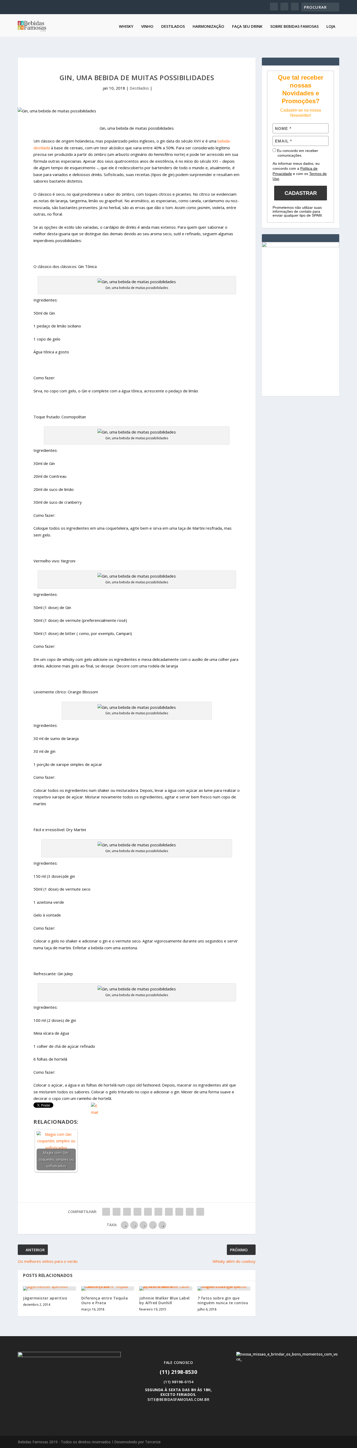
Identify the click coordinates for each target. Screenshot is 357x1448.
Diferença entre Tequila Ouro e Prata (104, 1300)
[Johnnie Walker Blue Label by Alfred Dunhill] (165, 1288)
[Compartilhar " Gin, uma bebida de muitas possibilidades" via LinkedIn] (158, 1211)
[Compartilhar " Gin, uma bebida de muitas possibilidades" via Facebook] (106, 1211)
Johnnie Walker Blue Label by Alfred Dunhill (164, 1300)
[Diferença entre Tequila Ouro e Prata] (107, 1288)
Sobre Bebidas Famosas (294, 26)
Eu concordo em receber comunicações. (297, 153)
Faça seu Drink (247, 26)
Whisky (126, 26)
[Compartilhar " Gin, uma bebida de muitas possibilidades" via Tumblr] (137, 1211)
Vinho (147, 26)
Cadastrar (301, 193)
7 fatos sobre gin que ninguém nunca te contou (223, 1300)
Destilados (173, 26)
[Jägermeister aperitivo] (49, 1288)
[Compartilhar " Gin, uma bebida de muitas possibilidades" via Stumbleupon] (179, 1211)
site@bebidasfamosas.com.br (178, 1399)
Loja (330, 26)
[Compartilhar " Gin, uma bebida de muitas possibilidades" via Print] (200, 1211)
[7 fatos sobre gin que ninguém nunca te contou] (224, 1288)
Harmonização (208, 26)
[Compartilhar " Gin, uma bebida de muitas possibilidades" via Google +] (127, 1211)
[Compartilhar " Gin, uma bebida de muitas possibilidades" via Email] (190, 1211)
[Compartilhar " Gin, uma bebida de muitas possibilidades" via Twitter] (116, 1211)
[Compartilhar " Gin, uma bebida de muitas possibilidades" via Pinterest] (148, 1211)
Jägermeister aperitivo (45, 1298)
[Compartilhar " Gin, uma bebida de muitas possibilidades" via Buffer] (169, 1211)
